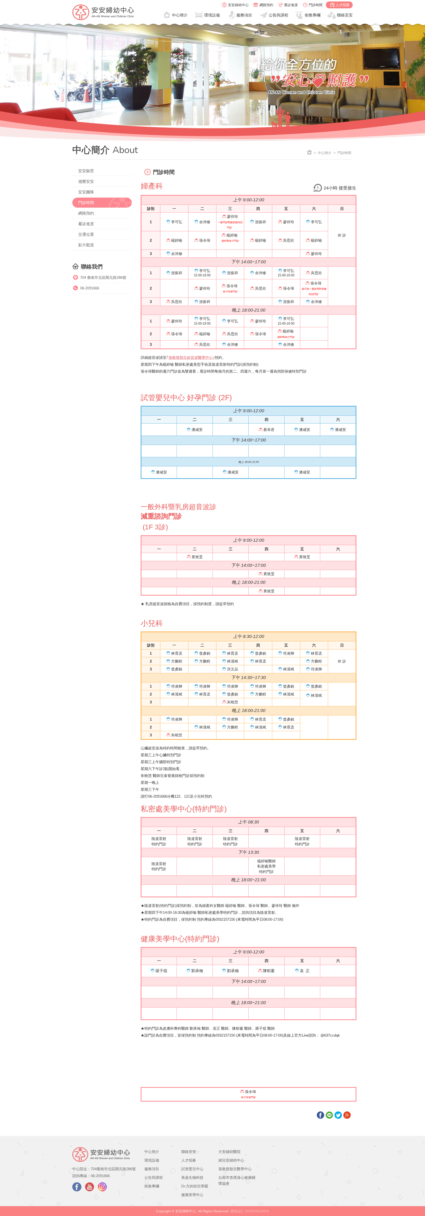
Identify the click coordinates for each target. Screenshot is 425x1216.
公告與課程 (278, 15)
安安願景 (86, 171)
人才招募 (342, 5)
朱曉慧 (232, 702)
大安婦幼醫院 (229, 1152)
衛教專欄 (312, 15)
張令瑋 (204, 240)
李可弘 (176, 222)
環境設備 (212, 15)
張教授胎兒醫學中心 (235, 1169)
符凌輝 (288, 653)
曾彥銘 (204, 653)
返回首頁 (309, 153)
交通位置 (86, 234)
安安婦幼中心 (238, 5)
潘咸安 (197, 429)
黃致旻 (197, 557)
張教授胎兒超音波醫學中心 (190, 357)
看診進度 (291, 5)
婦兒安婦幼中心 (231, 1160)
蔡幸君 (268, 429)
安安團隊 (86, 192)
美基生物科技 (192, 1177)
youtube (89, 1186)
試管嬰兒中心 (192, 1169)
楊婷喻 (176, 240)
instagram (102, 1186)
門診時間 (315, 5)
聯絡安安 (345, 15)
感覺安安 (86, 181)
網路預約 (266, 5)
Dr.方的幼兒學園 (194, 1186)
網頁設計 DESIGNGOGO (249, 1211)
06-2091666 (89, 288)
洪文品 (232, 669)
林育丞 (176, 653)
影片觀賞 (86, 245)
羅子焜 (161, 971)
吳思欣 (288, 240)
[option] (212, 74)
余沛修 (204, 222)
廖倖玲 (232, 216)
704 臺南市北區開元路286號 (103, 277)
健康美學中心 (192, 1195)
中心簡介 (180, 15)
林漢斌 (232, 661)
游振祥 (260, 222)
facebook (76, 1186)
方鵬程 (176, 661)
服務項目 (244, 15)
